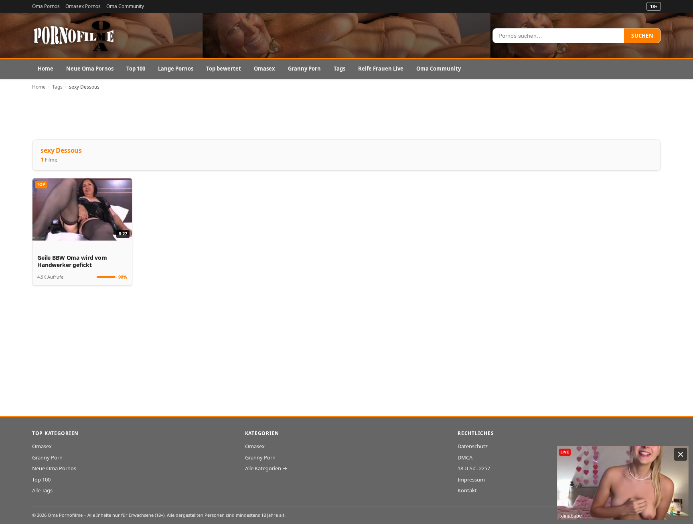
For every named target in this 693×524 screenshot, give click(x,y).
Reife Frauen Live (380, 68)
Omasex (264, 68)
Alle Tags (42, 490)
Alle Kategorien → (266, 468)
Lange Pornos (175, 68)
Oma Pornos (46, 6)
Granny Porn (304, 68)
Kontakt (467, 490)
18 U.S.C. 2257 (474, 468)
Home (45, 68)
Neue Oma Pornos (89, 68)
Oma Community (125, 6)
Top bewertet (223, 68)
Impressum (471, 479)
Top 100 (135, 68)
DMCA (465, 457)
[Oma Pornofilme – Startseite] (74, 36)
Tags (339, 68)
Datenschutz (473, 446)
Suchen (642, 35)
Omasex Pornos (83, 6)
